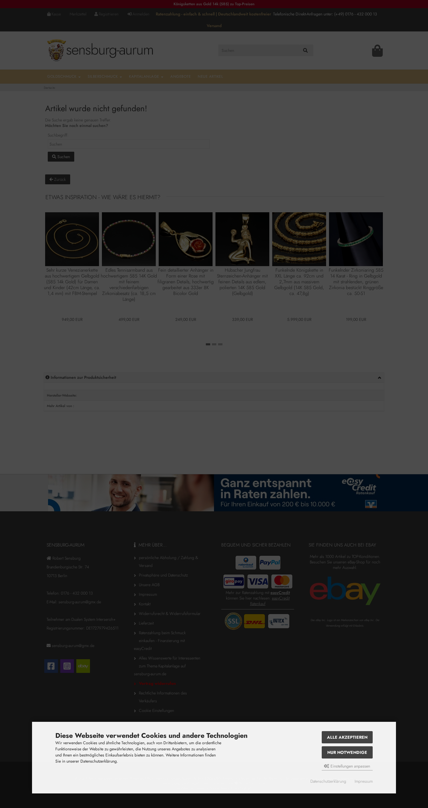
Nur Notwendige (347, 752)
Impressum (364, 781)
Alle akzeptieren (347, 737)
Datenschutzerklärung (328, 781)
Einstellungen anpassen (349, 766)
